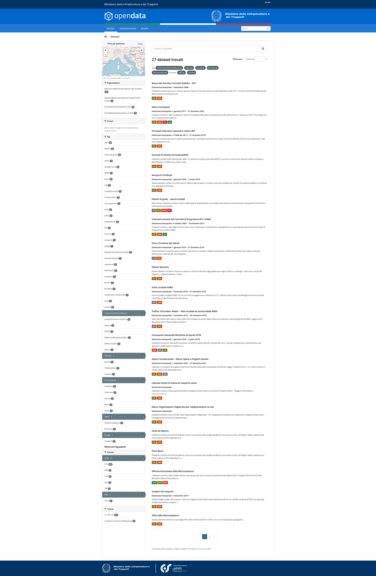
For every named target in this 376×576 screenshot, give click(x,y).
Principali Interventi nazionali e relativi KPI (173, 131)
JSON (159, 98)
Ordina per (237, 59)
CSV (154, 98)
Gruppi (144, 28)
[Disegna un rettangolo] (141, 50)
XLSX (154, 482)
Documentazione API (202, 549)
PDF (164, 122)
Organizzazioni (128, 28)
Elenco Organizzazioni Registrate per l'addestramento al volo (183, 407)
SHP (154, 302)
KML (165, 374)
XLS (170, 122)
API (189, 549)
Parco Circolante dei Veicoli (165, 243)
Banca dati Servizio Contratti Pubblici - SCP (174, 83)
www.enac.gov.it (159, 393)
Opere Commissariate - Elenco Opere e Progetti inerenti (180, 359)
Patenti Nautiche (160, 267)
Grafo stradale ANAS (162, 287)
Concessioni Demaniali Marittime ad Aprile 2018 (176, 335)
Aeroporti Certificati (162, 175)
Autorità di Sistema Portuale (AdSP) (170, 155)
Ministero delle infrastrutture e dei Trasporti (131, 4)
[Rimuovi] (181, 68)
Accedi (267, 2)
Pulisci (140, 43)
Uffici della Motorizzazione (165, 515)
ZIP (154, 210)
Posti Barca (157, 451)
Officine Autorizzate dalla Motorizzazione (173, 471)
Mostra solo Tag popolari (115, 446)
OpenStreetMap (116, 78)
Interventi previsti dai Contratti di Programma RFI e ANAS (181, 219)
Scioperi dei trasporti (162, 491)
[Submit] (268, 28)
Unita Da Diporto (160, 431)
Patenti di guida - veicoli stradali (168, 199)
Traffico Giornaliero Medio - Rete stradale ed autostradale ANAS (185, 311)
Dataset (110, 28)
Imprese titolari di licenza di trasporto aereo (174, 383)
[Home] (105, 36)
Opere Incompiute (161, 107)
